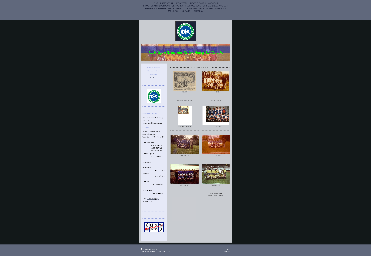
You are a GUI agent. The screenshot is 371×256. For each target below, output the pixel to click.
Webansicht (226, 251)
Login (228, 249)
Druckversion (147, 249)
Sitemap (154, 249)
